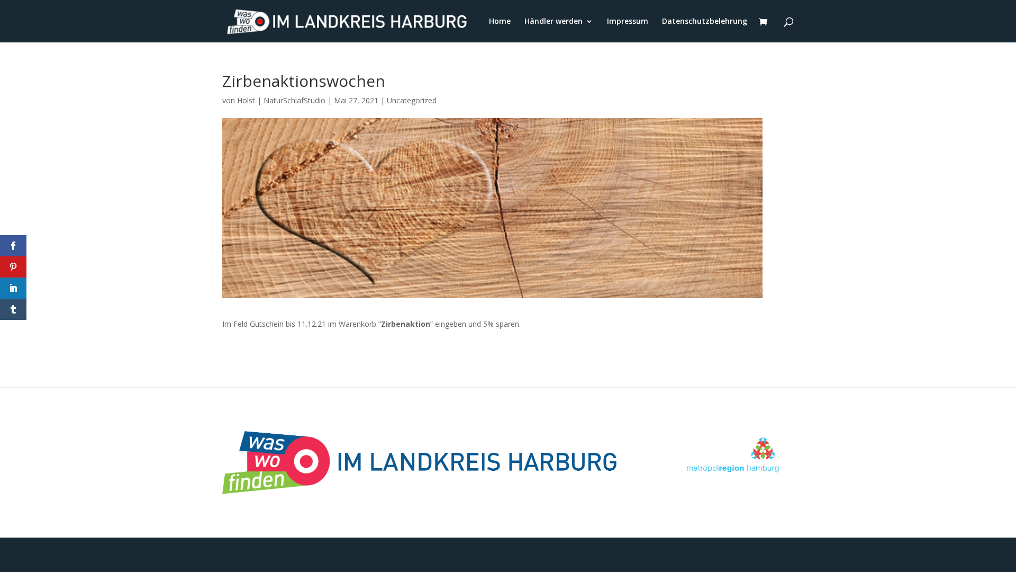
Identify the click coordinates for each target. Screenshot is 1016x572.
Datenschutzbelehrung (704, 21)
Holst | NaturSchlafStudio (281, 100)
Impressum (627, 21)
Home (500, 21)
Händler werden (553, 21)
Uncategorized (412, 100)
